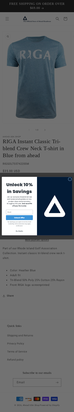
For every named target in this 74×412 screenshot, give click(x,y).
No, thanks (19, 231)
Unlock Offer (19, 217)
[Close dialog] (69, 179)
